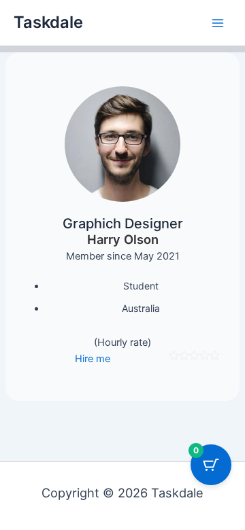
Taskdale (48, 22)
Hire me (92, 359)
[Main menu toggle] (217, 22)
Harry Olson (123, 239)
